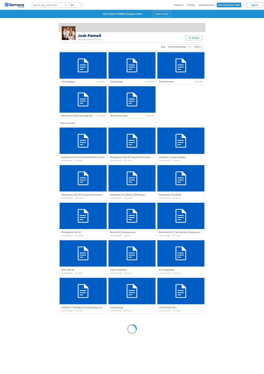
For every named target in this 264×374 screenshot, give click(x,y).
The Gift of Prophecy (71, 344)
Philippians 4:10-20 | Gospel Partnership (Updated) (87, 194)
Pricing (191, 4)
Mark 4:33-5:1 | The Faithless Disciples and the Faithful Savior (190, 232)
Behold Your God (118, 115)
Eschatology (116, 307)
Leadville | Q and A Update (172, 157)
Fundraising (116, 81)
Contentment (166, 81)
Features (178, 4)
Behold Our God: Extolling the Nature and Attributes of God (92, 115)
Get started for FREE (229, 4)
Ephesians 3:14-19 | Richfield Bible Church (83, 157)
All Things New (167, 269)
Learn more (161, 14)
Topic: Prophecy (118, 269)
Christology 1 (68, 81)
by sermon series (177, 46)
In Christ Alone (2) (168, 344)
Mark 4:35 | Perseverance (123, 232)
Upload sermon (206, 4)
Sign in (254, 4)
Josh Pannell (66, 160)
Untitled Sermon (167, 307)
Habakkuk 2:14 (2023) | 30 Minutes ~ (128, 194)
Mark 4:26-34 (67, 269)
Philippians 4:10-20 (71, 232)
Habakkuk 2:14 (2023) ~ (171, 194)
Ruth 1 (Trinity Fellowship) (124, 344)
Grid (197, 46)
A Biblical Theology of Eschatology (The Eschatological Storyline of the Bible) (102, 307)
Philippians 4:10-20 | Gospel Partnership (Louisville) (137, 157)
